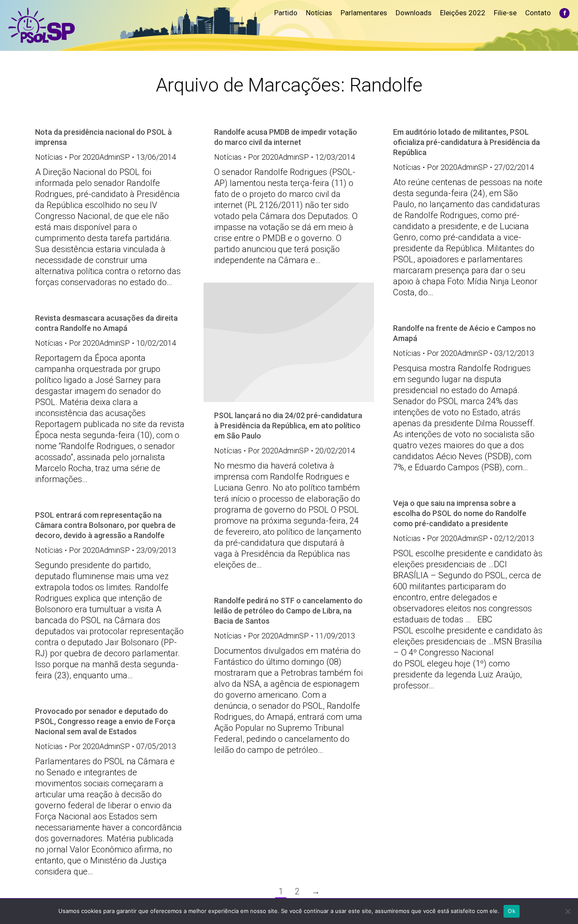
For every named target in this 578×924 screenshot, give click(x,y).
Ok (511, 910)
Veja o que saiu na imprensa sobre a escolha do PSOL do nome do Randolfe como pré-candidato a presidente (459, 513)
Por (99, 157)
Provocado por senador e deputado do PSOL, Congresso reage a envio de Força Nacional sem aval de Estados (105, 721)
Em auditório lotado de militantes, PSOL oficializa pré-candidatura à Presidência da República (466, 142)
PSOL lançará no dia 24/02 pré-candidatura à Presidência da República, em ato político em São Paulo (288, 425)
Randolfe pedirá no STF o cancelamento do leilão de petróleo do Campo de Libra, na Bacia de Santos (288, 610)
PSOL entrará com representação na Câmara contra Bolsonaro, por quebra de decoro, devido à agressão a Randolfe (105, 525)
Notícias (49, 157)
